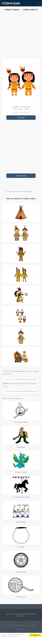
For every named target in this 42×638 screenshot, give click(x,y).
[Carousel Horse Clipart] (21, 485)
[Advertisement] (21, 35)
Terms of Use (19, 614)
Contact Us (21, 616)
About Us (10, 614)
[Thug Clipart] (21, 435)
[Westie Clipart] (21, 510)
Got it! (35, 635)
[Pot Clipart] (21, 535)
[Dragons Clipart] (21, 460)
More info (15, 636)
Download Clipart (21, 176)
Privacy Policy (30, 614)
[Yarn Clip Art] (21, 585)
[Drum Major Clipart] (21, 410)
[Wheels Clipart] (21, 560)
